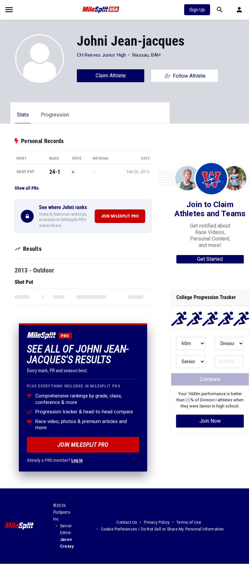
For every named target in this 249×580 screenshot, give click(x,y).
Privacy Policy (157, 522)
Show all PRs (27, 188)
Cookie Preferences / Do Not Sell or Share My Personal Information (162, 529)
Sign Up (197, 9)
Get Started (210, 259)
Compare (210, 379)
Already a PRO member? (55, 460)
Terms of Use (188, 522)
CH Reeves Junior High (101, 55)
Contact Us (126, 522)
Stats (23, 115)
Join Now (210, 421)
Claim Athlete (111, 75)
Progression (55, 115)
